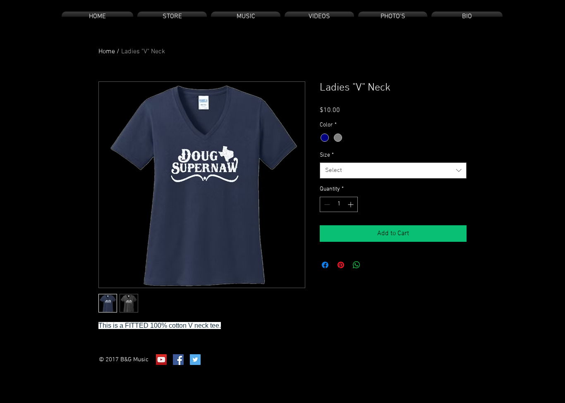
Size (327, 155)
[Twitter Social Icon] (195, 359)
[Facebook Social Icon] (178, 359)
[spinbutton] (338, 204)
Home (106, 52)
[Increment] (351, 204)
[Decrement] (326, 204)
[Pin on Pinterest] (341, 265)
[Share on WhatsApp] (357, 265)
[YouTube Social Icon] (161, 359)
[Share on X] (372, 265)
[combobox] (393, 170)
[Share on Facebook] (325, 265)
